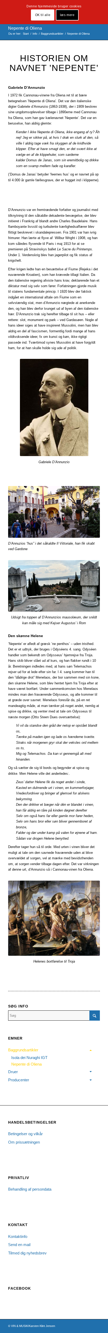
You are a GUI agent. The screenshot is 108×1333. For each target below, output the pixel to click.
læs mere (67, 15)
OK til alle (43, 15)
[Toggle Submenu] (91, 1050)
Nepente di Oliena (25, 28)
